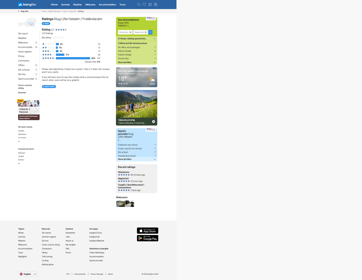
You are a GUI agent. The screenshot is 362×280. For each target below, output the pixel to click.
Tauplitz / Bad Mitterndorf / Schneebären (131, 186)
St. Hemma (22, 138)
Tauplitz (21, 156)
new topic (50, 87)
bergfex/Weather (96, 240)
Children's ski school (128, 144)
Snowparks (47, 248)
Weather (77, 4)
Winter (54, 4)
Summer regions (49, 236)
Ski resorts (46, 233)
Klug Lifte (72, 11)
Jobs (68, 236)
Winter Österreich (54, 11)
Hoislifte (21, 131)
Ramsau (21, 160)
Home (44, 11)
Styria (65, 11)
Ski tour (45, 240)
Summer (65, 4)
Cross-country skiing (25, 86)
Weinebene (22, 134)
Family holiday (124, 54)
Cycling (45, 260)
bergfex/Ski (94, 236)
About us (69, 240)
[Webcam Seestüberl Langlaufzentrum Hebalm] (120, 203)
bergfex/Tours (95, 233)
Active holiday (124, 51)
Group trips (123, 58)
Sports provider (96, 260)
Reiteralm (21, 153)
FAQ (67, 248)
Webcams (90, 4)
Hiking (44, 252)
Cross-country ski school (130, 148)
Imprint (110, 274)
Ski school (123, 152)
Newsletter (70, 233)
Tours (122, 4)
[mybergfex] (155, 4)
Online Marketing (96, 252)
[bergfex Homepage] (27, 5)
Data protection (80, 274)
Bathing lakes (48, 264)
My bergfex (71, 244)
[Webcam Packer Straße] (129, 203)
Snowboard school (127, 155)
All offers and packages (129, 47)
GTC (68, 274)
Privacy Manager (96, 274)
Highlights (22, 256)
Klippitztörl (123, 178)
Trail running (47, 256)
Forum (68, 252)
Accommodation (107, 4)
